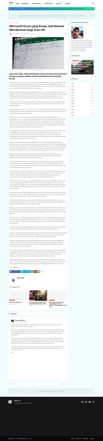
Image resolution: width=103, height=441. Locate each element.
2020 (82, 101)
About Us (16, 8)
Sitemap (67, 3)
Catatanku (24, 3)
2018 (82, 106)
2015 (82, 115)
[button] (93, 3)
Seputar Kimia (36, 3)
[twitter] (87, 8)
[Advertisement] (22, 421)
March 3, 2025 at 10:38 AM (21, 322)
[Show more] (41, 271)
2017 (82, 109)
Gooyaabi (29, 438)
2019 (82, 103)
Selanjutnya (64, 384)
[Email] (38, 271)
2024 (82, 89)
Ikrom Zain (20, 278)
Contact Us (21, 8)
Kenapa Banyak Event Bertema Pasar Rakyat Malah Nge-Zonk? (37, 303)
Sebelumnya (12, 384)
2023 (82, 92)
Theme (16, 438)
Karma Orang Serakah (15, 302)
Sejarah (58, 3)
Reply (12, 352)
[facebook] (85, 8)
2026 (82, 83)
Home (17, 3)
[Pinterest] (35, 271)
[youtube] (90, 8)
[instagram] (92, 8)
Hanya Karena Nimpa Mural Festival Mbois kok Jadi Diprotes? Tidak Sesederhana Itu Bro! (58, 304)
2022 (82, 95)
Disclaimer (85, 438)
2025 (82, 86)
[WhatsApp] (32, 271)
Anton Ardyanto (20, 320)
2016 (82, 112)
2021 (82, 98)
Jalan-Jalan (48, 3)
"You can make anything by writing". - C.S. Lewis (51, 391)
